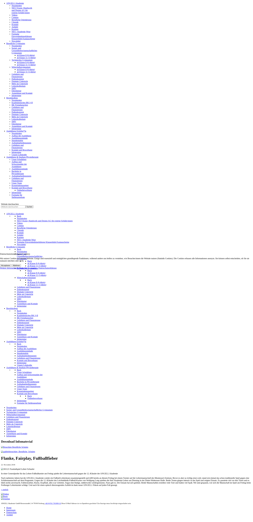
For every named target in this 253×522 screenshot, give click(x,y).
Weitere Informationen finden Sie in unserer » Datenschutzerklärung (28, 268)
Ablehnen (16, 266)
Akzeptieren (5, 266)
